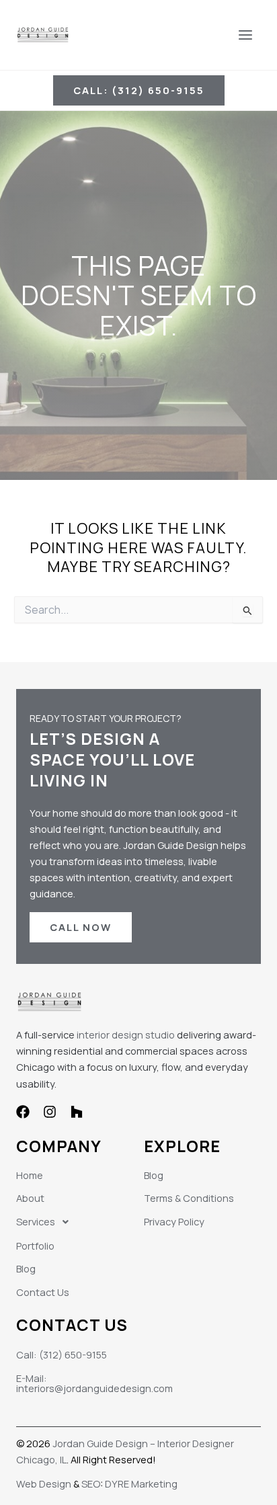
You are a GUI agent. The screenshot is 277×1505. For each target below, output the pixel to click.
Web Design (43, 1483)
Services (35, 1221)
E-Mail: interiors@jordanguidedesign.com (94, 1383)
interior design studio (126, 1034)
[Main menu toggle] (245, 34)
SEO (90, 1483)
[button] (139, 90)
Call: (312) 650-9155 (61, 1354)
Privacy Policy (174, 1221)
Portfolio (35, 1245)
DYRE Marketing (141, 1483)
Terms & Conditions (189, 1198)
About (30, 1198)
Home (29, 1175)
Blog (26, 1268)
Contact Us (42, 1292)
